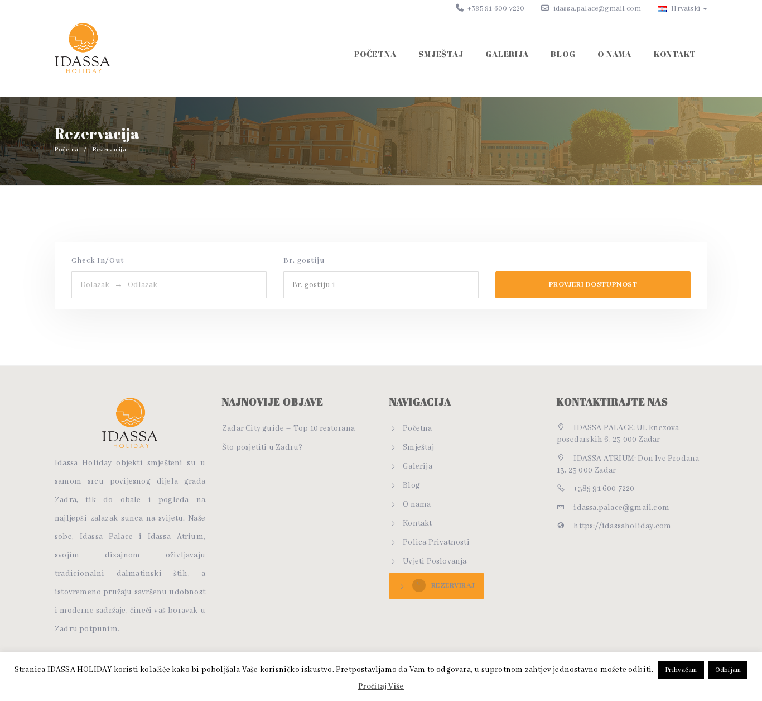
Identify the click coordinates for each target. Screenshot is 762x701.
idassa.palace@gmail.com (597, 8)
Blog (411, 485)
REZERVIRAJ (453, 585)
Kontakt (417, 523)
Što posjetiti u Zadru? (262, 447)
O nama (417, 504)
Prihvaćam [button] (681, 670)
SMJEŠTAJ (440, 53)
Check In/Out (97, 260)
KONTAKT (675, 53)
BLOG (563, 53)
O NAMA (614, 53)
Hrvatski (684, 8)
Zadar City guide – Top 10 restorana (288, 428)
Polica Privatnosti (436, 542)
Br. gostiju (304, 260)
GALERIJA (506, 53)
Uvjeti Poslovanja (434, 561)
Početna (375, 53)
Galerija (417, 466)
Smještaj (418, 447)
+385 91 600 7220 (495, 8)
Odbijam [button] (728, 670)
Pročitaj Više (381, 686)
